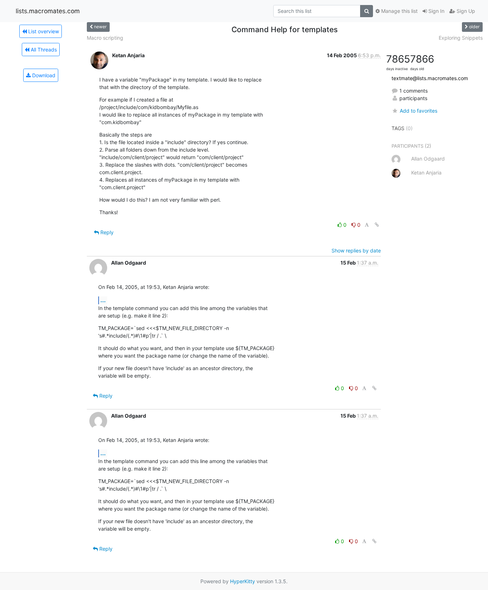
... (103, 300)
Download (43, 75)
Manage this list (399, 11)
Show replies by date (356, 250)
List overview (43, 31)
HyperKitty (242, 581)
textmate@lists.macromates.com (430, 78)
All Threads (43, 49)
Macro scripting (105, 38)
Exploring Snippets (461, 38)
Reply (106, 232)
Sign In (435, 11)
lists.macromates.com (48, 11)
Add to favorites (418, 111)
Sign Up (465, 11)
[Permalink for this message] (377, 224)
